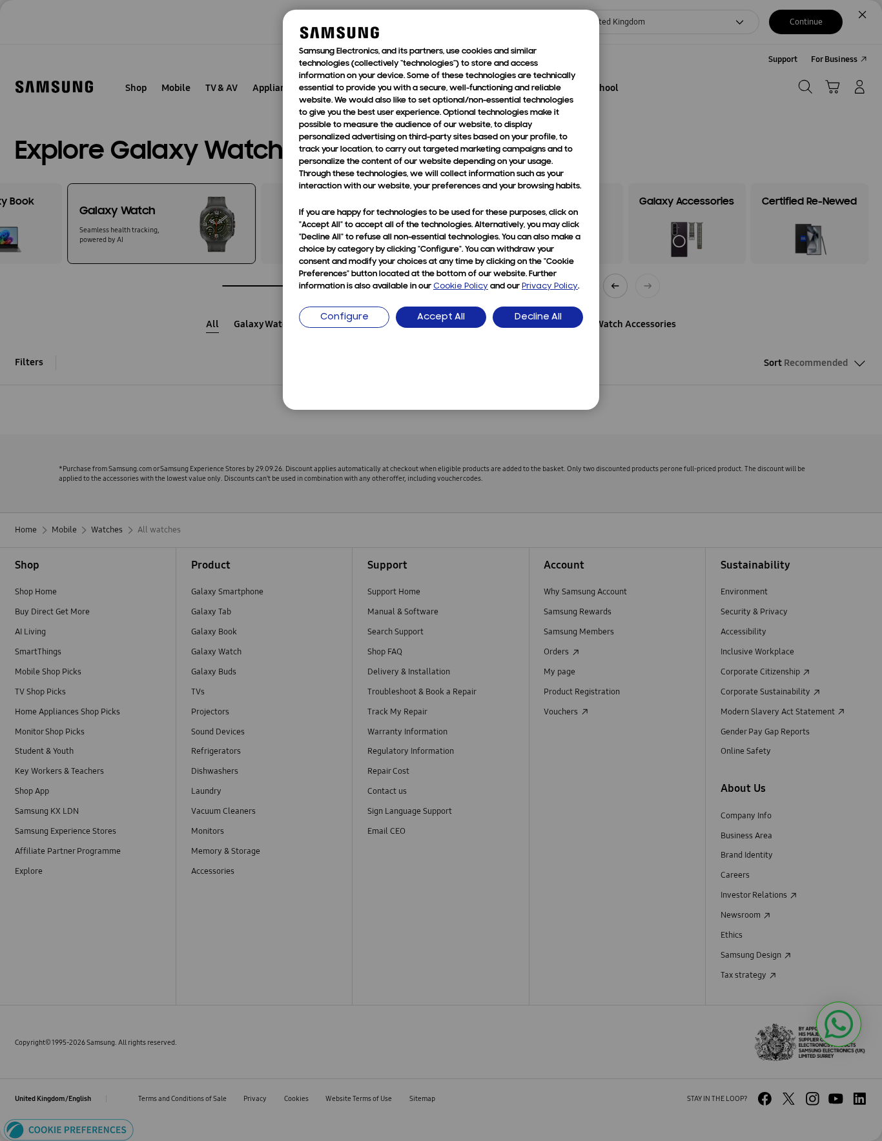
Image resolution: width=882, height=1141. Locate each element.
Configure (344, 317)
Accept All (441, 317)
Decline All (538, 317)
